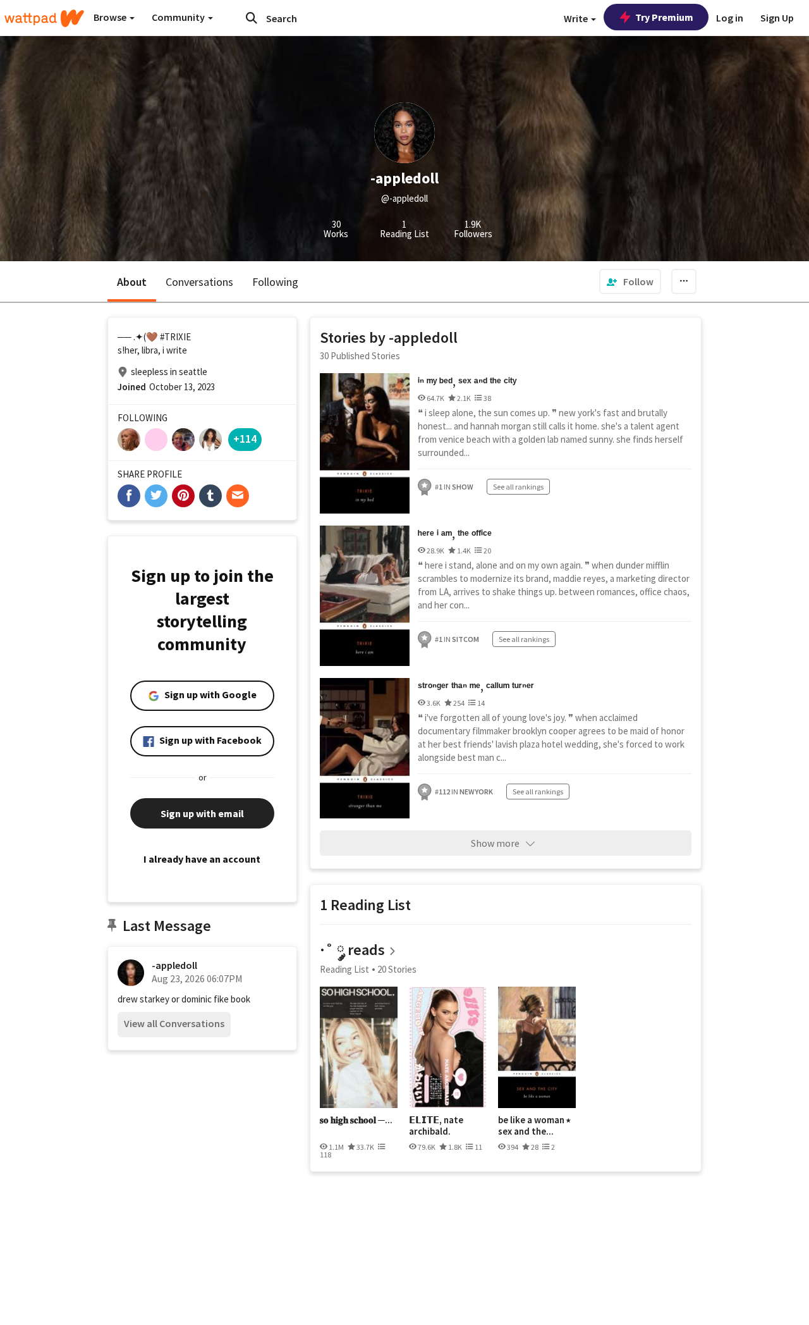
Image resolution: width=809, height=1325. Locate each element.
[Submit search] (252, 18)
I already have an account (201, 859)
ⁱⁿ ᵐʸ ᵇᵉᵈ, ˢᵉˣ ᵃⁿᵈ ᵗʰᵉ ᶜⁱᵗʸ (467, 381)
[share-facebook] (129, 495)
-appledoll (174, 965)
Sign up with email (202, 813)
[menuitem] (630, 281)
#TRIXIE (175, 337)
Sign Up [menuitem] (777, 17)
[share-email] (237, 495)
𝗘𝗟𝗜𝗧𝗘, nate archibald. (436, 1125)
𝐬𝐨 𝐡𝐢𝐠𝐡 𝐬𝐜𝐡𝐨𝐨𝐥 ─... (356, 1120)
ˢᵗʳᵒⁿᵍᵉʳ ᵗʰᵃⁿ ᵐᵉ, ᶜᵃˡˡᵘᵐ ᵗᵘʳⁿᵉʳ (476, 686)
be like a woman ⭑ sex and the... (534, 1125)
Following (275, 281)
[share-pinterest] (183, 495)
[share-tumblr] (210, 495)
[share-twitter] (156, 495)
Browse (111, 17)
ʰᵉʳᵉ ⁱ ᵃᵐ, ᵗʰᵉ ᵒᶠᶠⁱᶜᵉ (455, 534)
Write (577, 18)
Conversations (199, 281)
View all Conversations (174, 1023)
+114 (245, 438)
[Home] (44, 18)
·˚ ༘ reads (352, 949)
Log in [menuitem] (729, 17)
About (132, 281)
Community (179, 17)
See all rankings (518, 486)
